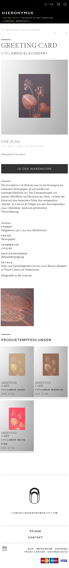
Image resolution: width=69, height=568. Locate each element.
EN (51, 4)
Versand (61, 548)
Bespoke (48, 18)
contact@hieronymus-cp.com (34, 513)
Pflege (35, 531)
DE (45, 4)
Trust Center (34, 551)
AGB (30, 548)
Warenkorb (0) (58, 4)
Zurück (56, 34)
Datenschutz (58, 551)
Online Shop (10, 18)
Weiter (65, 34)
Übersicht (22, 29)
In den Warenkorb (35, 168)
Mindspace (23, 21)
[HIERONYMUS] (18, 12)
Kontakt (35, 537)
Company (8, 21)
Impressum (44, 548)
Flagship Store (30, 18)
